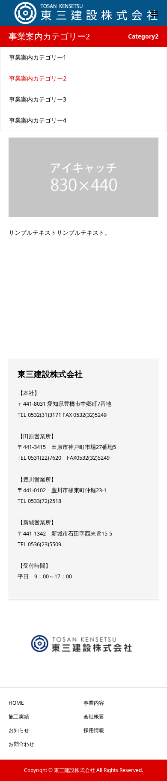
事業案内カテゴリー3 (37, 99)
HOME (16, 702)
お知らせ (19, 730)
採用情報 (94, 730)
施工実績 (19, 716)
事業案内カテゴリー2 (37, 78)
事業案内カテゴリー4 (37, 120)
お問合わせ (21, 744)
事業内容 (94, 702)
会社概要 (94, 716)
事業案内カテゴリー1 (37, 57)
